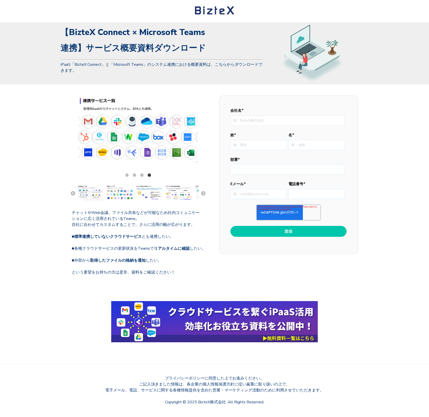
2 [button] (134, 175)
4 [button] (149, 175)
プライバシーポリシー (185, 378)
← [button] (73, 193)
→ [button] (203, 193)
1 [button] (126, 175)
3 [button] (141, 175)
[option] (138, 130)
